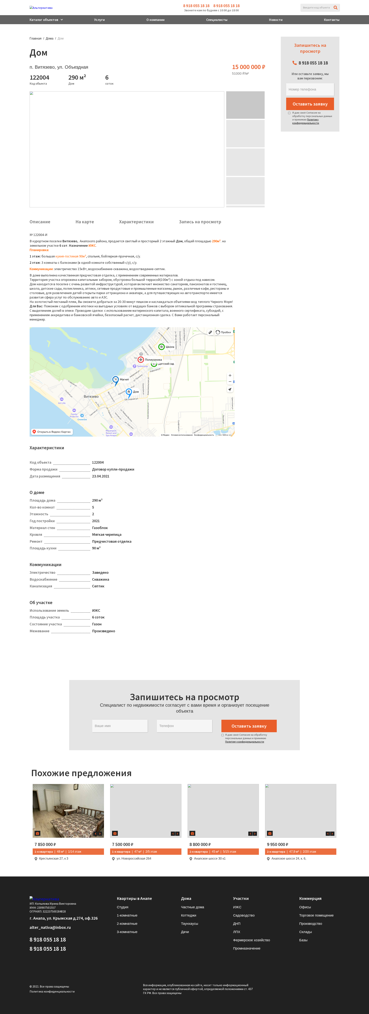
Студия (122, 907)
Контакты (331, 19)
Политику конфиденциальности (305, 121)
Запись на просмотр (200, 222)
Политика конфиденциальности (52, 991)
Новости (276, 19)
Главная (36, 38)
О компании (155, 19)
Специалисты (216, 19)
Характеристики (136, 222)
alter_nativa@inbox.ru (50, 927)
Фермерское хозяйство (251, 940)
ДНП (236, 924)
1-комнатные (127, 915)
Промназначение (246, 948)
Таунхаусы (189, 924)
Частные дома (192, 907)
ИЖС (237, 907)
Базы (303, 940)
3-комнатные (127, 932)
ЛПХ (236, 932)
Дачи (185, 932)
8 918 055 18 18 (196, 5)
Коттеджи (188, 915)
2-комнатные (127, 924)
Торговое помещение (316, 915)
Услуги (99, 19)
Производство (310, 924)
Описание (40, 222)
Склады (305, 932)
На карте (85, 222)
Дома (49, 38)
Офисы (305, 907)
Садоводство (244, 915)
